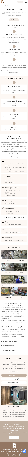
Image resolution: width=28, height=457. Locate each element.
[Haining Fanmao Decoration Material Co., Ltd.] (2, 1)
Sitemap (13, 451)
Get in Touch (14, 437)
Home (2, 6)
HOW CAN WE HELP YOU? (14, 424)
